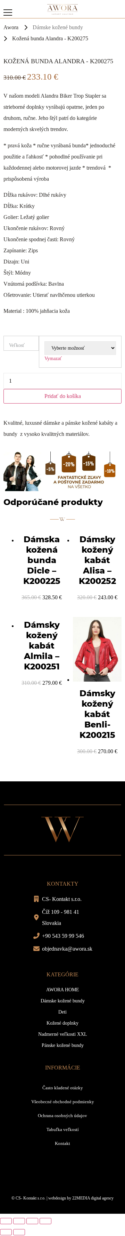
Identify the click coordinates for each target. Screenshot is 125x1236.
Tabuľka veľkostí (63, 1129)
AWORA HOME (62, 989)
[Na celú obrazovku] (32, 1221)
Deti (62, 1012)
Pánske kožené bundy (63, 1045)
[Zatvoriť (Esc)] (6, 1221)
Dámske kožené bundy (58, 27)
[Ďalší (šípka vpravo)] (19, 1232)
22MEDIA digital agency (93, 1198)
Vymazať (53, 358)
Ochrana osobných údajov (62, 1115)
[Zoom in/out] (45, 1221)
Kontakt (62, 1143)
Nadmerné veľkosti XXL (62, 1034)
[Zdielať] (19, 1221)
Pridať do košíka (62, 396)
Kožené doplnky (62, 1023)
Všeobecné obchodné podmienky (62, 1101)
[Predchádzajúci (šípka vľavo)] (6, 1232)
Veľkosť (17, 345)
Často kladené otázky (62, 1087)
